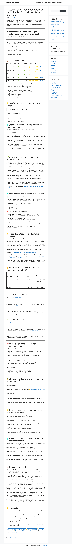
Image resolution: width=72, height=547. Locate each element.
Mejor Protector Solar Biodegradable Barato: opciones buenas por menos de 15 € (57, 30)
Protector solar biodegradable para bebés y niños (25, 530)
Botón (41, 66)
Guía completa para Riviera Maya (38, 389)
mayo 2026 (53, 66)
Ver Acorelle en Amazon (35, 330)
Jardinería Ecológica (55, 83)
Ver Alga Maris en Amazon (16, 297)
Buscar (52, 9)
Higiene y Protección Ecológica (57, 82)
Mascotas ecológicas (55, 87)
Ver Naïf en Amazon (19, 305)
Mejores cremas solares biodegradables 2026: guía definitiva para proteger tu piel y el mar (24, 538)
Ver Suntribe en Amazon (28, 314)
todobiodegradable (12, 2)
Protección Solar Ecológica (16, 532)
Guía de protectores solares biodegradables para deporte (25, 252)
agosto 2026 (53, 61)
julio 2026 (53, 63)
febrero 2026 (53, 72)
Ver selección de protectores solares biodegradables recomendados (22, 528)
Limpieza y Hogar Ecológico (56, 85)
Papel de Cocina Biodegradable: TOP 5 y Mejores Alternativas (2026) (57, 38)
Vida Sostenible (54, 97)
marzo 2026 (53, 70)
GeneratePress (44, 545)
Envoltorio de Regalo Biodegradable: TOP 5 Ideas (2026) (57, 26)
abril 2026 (53, 68)
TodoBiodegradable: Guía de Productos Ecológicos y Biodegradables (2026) (50, 2)
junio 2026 (53, 65)
